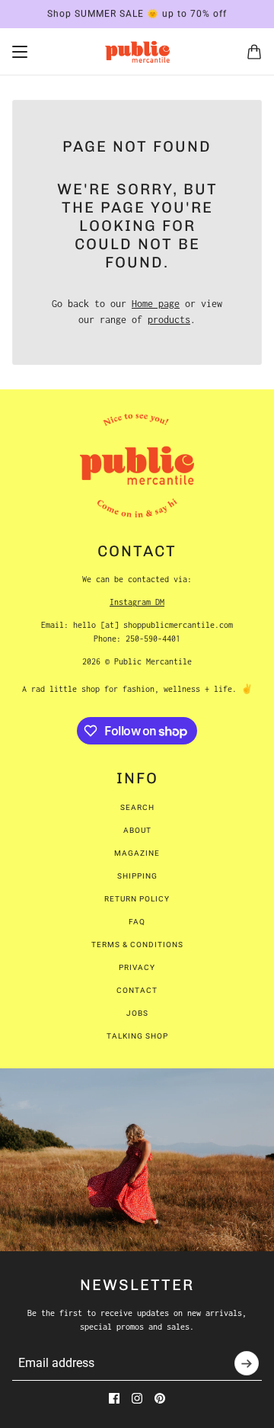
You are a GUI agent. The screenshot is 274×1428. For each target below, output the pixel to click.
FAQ (137, 921)
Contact (137, 990)
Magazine (137, 853)
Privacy (137, 967)
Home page (156, 303)
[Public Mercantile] (137, 51)
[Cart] (254, 51)
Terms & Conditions (137, 944)
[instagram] (137, 1398)
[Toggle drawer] (19, 52)
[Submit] (246, 1363)
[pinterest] (159, 1398)
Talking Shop (137, 1036)
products (169, 319)
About (137, 830)
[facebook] (114, 1398)
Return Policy (137, 899)
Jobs (137, 1013)
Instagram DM (137, 602)
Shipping (137, 876)
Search (137, 807)
